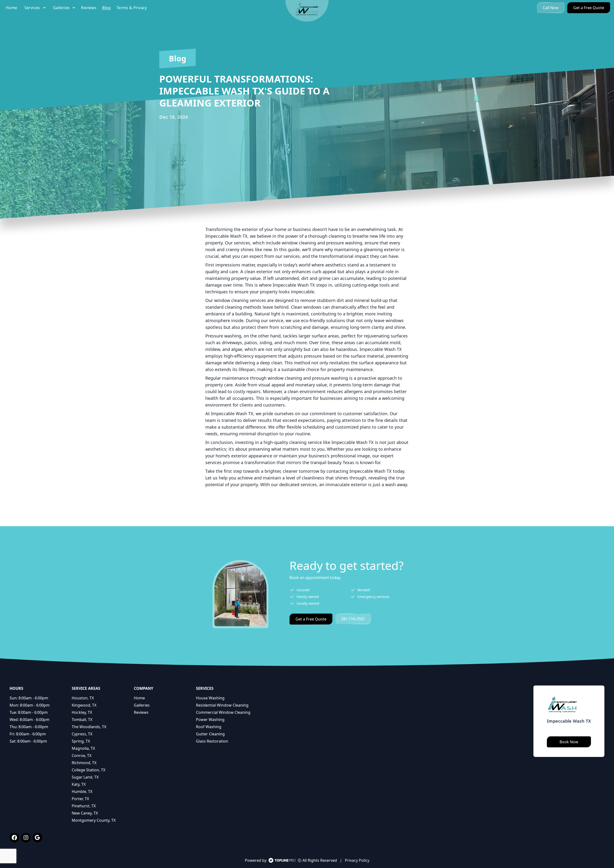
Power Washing (210, 719)
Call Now (551, 7)
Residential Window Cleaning (222, 705)
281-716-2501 (353, 618)
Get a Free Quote (588, 7)
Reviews (141, 712)
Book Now (569, 741)
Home (139, 698)
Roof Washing (208, 726)
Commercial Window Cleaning (223, 712)
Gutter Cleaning (210, 734)
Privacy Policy (357, 860)
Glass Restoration (212, 741)
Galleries (142, 705)
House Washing (210, 698)
